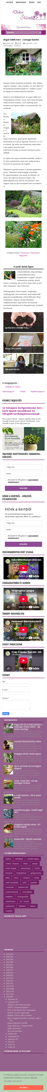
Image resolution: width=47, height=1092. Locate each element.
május (10, 1047)
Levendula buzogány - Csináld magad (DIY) (28, 811)
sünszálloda (27, 892)
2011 (8, 994)
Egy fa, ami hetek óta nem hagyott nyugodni (27, 767)
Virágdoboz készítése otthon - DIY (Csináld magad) (27, 825)
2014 (8, 986)
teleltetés (9, 897)
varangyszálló (22, 897)
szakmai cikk (23, 887)
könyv (16, 878)
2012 (8, 991)
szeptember (12, 1036)
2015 (8, 983)
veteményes (10, 901)
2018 (8, 975)
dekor (25, 864)
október (11, 1034)
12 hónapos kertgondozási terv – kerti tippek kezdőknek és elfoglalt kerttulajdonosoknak (23, 410)
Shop (39, 2)
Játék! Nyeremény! (14, 1028)
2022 (8, 965)
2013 (8, 989)
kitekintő (17, 46)
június (10, 1044)
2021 (8, 967)
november (12, 1002)
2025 (8, 957)
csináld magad (33, 859)
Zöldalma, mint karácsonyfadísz (19, 1005)
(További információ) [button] (13, 1081)
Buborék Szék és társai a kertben (20, 1015)
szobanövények (12, 892)
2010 (8, 997)
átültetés (22, 906)
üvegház (9, 911)
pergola (34, 882)
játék (7, 878)
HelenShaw (35, 253)
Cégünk (31, 2)
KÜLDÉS (23, 488)
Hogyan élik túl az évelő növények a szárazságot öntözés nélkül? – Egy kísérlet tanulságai (28, 726)
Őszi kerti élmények (15, 1031)
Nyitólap (9, 2)
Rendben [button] (23, 1088)
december (12, 999)
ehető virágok (11, 868)
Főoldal (22, 391)
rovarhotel (10, 887)
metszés (26, 878)
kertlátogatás (8, 46)
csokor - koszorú (12, 864)
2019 (8, 973)
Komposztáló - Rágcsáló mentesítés (27, 839)
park (24, 882)
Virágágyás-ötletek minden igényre (27, 753)
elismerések (25, 868)
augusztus (12, 1039)
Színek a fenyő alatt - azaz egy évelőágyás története (25, 781)
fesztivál (9, 873)
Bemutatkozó (21, 2)
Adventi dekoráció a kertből (17, 1023)
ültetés (32, 906)
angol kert (29, 43)
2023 (8, 962)
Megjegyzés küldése (13, 387)
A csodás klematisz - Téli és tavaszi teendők (27, 796)
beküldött (19, 859)
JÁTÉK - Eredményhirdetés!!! (18, 1007)
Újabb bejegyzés (8, 391)
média (36, 878)
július (10, 1042)
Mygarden (24, 256)
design (35, 864)
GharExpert (25, 253)
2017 (8, 978)
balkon (8, 859)
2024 (8, 959)
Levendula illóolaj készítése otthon (27, 741)
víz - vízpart (24, 901)
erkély (37, 868)
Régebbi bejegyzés (38, 391)
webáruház (10, 906)
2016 (8, 981)
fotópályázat (21, 873)
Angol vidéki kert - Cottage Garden (20, 1026)
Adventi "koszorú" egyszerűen (18, 1013)
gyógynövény (36, 873)
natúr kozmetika (12, 882)
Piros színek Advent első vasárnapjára (21, 1010)
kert (35, 43)
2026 (8, 954)
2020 (8, 970)
